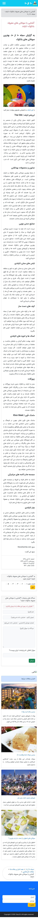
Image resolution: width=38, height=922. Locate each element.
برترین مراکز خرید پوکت (28, 712)
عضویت (31, 905)
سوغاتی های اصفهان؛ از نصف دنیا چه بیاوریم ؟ (22, 838)
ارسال (32, 660)
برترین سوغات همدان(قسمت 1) (26, 755)
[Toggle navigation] (4, 3)
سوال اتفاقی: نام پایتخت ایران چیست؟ (22, 650)
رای (33, 587)
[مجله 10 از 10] (29, 3)
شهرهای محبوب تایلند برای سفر (26, 798)
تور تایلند (30, 110)
